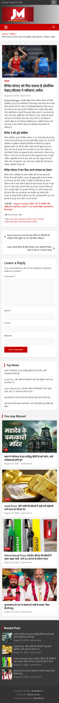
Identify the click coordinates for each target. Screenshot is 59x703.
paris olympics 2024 (23, 219)
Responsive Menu (54, 2)
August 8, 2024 (11, 96)
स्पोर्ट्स (6, 81)
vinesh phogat (10, 221)
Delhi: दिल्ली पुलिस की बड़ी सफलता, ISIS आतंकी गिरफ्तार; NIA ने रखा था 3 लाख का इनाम (29, 248)
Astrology (10, 598)
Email (7, 323)
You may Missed (15, 416)
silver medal (37, 219)
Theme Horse (33, 694)
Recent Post (12, 628)
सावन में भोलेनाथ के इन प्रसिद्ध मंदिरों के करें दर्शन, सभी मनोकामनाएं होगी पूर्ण (34, 635)
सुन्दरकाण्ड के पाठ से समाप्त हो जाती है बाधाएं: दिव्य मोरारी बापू (27, 397)
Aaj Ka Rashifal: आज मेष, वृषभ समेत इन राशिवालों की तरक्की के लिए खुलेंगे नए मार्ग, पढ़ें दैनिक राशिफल (28, 237)
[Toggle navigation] (6, 27)
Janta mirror (25, 96)
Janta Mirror (36, 691)
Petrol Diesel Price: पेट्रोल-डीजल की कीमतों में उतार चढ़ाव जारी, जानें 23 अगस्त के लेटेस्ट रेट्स (35, 660)
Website (8, 335)
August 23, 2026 (11, 463)
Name (7, 310)
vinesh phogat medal (27, 221)
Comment (9, 276)
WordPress (39, 698)
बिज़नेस (7, 499)
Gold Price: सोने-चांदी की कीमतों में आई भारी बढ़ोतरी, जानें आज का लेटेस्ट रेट (32, 647)
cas (11, 219)
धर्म (6, 450)
